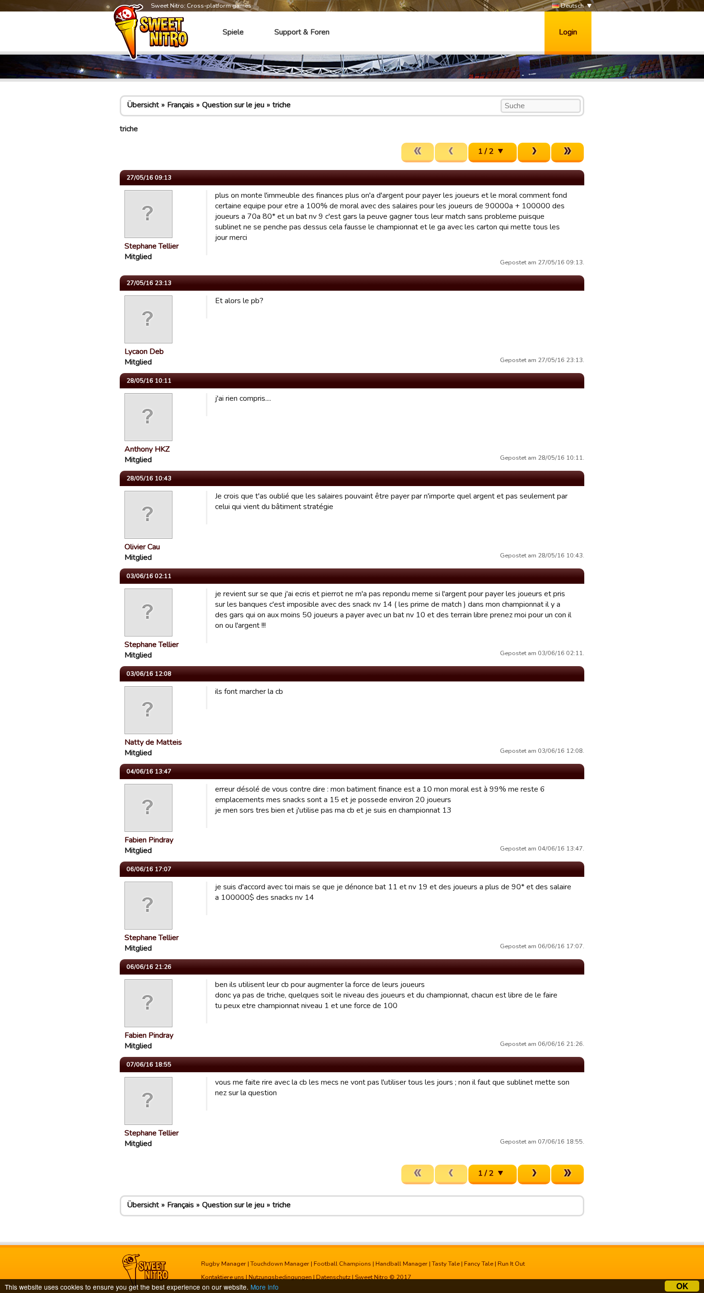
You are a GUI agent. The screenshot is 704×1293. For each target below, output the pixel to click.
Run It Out (511, 1263)
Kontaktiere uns (222, 1277)
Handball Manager (401, 1263)
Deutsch (571, 5)
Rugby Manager (223, 1263)
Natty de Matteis (153, 742)
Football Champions (342, 1263)
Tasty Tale (446, 1263)
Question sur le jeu (233, 105)
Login (568, 32)
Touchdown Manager (279, 1263)
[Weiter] (534, 152)
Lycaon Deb (144, 351)
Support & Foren (301, 32)
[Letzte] (567, 152)
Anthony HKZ (147, 449)
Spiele (233, 32)
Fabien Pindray (149, 840)
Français (180, 105)
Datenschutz (333, 1277)
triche (282, 105)
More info (264, 1287)
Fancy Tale (478, 1263)
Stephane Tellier (152, 246)
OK (682, 1286)
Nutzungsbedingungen (280, 1277)
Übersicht (143, 105)
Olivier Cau (142, 547)
